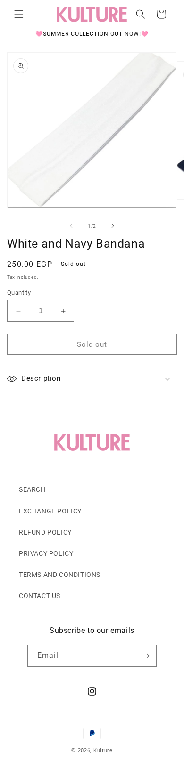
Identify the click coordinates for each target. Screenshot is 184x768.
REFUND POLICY (45, 532)
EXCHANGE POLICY (50, 511)
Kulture (103, 750)
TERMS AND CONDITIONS (59, 574)
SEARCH (32, 489)
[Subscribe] (145, 656)
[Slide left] (71, 226)
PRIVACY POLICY (46, 553)
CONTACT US (39, 596)
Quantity (19, 292)
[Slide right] (112, 226)
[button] (18, 14)
